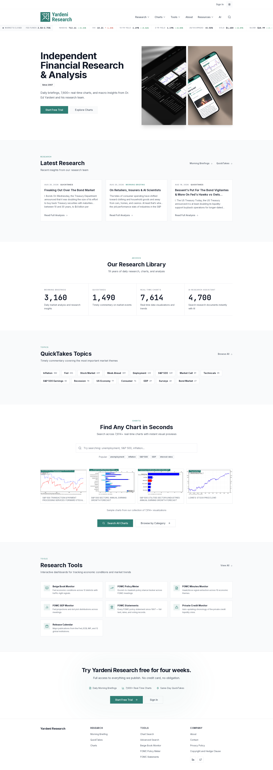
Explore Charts (84, 109)
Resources (204, 17)
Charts (158, 17)
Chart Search (147, 734)
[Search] (229, 17)
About (189, 17)
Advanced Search (149, 739)
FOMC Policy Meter (150, 751)
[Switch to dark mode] (229, 4)
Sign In (220, 4)
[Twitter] (200, 759)
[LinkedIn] (193, 759)
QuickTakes (96, 739)
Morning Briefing (99, 734)
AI (220, 17)
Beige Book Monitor (150, 745)
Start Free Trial (54, 109)
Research (140, 17)
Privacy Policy (197, 745)
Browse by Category (153, 523)
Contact (194, 739)
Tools (174, 17)
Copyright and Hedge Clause (205, 751)
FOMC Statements (149, 756)
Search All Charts (117, 523)
